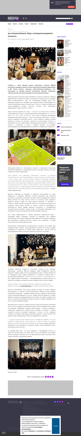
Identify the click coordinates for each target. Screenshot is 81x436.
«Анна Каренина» (26, 286)
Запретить (64, 6)
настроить (31, 431)
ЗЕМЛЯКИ (59, 72)
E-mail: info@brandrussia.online (60, 404)
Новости (15, 23)
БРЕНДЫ (59, 123)
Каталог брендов (11, 29)
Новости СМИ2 (12, 372)
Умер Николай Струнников (61, 158)
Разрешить (71, 6)
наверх (4, 432)
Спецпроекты (33, 23)
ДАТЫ (58, 143)
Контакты (41, 23)
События (21, 23)
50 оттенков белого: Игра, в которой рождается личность (18, 31)
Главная (9, 28)
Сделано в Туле (65, 135)
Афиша (9, 23)
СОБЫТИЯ (17, 428)
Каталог (27, 23)
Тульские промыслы (66, 127)
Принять (55, 426)
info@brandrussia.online (41, 409)
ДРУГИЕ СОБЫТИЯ (61, 36)
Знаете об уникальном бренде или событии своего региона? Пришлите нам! (63, 178)
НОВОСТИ (10, 428)
